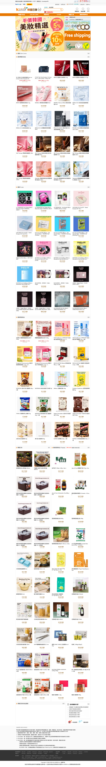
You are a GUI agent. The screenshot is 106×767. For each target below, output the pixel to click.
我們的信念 (34, 751)
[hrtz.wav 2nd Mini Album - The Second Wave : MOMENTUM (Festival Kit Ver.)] (43, 231)
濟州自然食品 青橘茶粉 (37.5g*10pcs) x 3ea (57, 594)
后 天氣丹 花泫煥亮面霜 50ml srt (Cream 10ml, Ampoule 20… (24, 78)
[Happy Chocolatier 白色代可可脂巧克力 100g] (62, 411)
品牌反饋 (80, 753)
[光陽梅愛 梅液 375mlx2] (80, 592)
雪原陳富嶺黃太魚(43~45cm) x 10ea (61, 543)
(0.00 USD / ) (73, 4)
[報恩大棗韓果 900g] (80, 693)
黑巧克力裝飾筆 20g (40, 438)
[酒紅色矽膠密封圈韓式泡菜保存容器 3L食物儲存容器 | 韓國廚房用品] (42, 491)
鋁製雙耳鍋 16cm (20, 594)
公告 (67, 17)
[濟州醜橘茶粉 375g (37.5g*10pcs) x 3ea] (80, 567)
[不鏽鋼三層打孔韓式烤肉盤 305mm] (42, 466)
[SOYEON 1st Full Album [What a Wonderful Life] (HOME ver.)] (25, 281)
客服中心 (88, 4)
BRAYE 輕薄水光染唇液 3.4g (61, 77)
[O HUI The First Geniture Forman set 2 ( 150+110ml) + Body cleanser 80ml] (43, 75)
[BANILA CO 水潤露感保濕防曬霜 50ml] (43, 126)
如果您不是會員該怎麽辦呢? (75, 709)
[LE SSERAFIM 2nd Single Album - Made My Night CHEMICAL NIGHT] (43, 205)
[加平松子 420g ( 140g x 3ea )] (61, 466)
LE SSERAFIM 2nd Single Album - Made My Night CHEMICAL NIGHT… (24, 209)
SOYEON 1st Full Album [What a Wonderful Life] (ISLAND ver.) (62, 258)
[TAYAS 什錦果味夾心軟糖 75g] (25, 411)
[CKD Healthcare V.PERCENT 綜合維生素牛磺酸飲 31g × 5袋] (81, 336)
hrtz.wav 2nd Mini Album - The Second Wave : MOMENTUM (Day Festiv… (62, 234)
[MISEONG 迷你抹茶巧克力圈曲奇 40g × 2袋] (43, 411)
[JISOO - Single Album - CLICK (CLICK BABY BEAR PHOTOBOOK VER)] (25, 306)
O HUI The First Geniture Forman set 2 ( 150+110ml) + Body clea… (43, 78)
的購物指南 (72, 764)
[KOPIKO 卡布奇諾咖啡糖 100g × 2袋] (81, 437)
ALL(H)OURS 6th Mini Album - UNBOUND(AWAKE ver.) (61, 309)
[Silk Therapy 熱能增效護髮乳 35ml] (25, 151)
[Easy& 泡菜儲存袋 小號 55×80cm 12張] (24, 667)
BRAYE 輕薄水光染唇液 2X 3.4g (80, 77)
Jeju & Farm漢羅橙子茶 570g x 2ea (80, 468)
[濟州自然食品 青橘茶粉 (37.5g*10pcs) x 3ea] (61, 592)
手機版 (45, 753)
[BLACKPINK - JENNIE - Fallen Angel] (43, 281)
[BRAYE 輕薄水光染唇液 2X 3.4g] (81, 75)
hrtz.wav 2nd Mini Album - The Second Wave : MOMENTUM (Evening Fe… (80, 234)
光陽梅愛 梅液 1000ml (57, 619)
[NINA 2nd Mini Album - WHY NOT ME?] (25, 256)
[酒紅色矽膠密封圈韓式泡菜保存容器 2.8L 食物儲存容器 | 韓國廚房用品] (24, 516)
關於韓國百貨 (17, 751)
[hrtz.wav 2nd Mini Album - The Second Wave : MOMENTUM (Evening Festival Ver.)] (81, 231)
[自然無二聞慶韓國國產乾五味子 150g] (25, 336)
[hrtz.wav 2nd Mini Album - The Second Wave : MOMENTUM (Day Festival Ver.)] (62, 231)
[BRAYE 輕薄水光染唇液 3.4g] (62, 75)
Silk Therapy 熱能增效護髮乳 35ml (24, 153)
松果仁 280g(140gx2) (77, 644)
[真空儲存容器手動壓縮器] (24, 617)
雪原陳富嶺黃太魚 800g (57, 518)
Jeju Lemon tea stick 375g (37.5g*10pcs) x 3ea (58, 569)
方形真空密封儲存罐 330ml (22, 644)
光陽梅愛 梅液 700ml (77, 619)
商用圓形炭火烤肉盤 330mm (23, 468)
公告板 (63, 753)
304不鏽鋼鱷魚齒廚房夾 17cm (41, 644)
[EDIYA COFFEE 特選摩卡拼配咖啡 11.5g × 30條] (81, 361)
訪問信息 (80, 751)
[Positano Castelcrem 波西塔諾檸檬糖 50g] (81, 386)
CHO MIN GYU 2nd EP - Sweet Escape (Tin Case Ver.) (24, 233)
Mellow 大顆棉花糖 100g (60, 388)
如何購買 (29, 751)
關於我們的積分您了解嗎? (74, 716)
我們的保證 (45, 751)
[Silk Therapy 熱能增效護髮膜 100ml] (25, 176)
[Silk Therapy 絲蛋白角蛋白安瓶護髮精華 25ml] (62, 151)
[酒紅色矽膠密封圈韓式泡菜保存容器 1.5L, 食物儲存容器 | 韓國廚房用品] (42, 541)
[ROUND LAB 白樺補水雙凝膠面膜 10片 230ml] (81, 126)
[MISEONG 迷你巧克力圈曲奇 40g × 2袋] (25, 386)
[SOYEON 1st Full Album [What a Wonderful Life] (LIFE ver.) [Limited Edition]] (43, 256)
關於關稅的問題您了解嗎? (74, 713)
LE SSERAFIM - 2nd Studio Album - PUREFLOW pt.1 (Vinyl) (62, 208)
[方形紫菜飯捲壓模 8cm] (24, 567)
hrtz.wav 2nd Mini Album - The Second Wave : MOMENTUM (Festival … (42, 234)
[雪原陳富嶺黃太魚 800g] (61, 516)
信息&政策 (58, 751)
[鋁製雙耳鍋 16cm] (24, 592)
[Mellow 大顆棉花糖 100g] (62, 386)
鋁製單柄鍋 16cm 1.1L (39, 569)
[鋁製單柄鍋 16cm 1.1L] (42, 567)
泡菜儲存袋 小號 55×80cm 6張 (41, 694)
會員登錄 (57, 4)
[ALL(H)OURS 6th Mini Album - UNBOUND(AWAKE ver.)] (62, 306)
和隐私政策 (77, 764)
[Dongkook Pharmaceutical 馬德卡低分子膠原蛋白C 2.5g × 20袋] (43, 361)
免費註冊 (63, 4)
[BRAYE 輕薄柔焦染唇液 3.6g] (25, 101)
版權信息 (40, 751)
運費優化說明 (72, 17)
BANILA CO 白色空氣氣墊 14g (23, 128)
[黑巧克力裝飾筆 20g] (43, 437)
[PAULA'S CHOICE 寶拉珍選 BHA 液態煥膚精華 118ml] (62, 126)
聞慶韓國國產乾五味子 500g (42, 337)
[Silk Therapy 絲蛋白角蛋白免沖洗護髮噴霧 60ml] (43, 151)
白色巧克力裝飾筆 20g (21, 438)
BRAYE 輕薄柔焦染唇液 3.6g (23, 102)
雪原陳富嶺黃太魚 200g (77, 518)
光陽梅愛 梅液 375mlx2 (77, 594)
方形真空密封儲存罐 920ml (40, 619)
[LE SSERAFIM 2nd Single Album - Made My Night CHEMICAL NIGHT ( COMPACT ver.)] (25, 205)
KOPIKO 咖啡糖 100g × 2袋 (60, 438)
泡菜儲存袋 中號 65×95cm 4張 (23, 694)
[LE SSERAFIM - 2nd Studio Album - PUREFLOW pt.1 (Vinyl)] (62, 205)
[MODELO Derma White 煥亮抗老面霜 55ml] (62, 101)
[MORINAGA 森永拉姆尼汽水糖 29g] (43, 386)
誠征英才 (51, 751)
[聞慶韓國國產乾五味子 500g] (43, 336)
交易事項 (86, 751)
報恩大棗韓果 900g (76, 694)
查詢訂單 (82, 4)
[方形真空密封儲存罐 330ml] (24, 642)
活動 (67, 19)
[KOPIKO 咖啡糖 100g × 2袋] (62, 437)
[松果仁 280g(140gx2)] (80, 642)
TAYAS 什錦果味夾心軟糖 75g (23, 413)
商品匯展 (51, 7)
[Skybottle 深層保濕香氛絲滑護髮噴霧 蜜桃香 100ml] (43, 176)
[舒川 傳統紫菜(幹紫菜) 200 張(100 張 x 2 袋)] (80, 667)
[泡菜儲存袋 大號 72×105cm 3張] (42, 667)
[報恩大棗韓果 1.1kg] (61, 693)
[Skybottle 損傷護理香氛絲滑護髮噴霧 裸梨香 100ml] (62, 176)
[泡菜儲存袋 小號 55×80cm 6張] (42, 693)
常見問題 (34, 753)
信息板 (57, 753)
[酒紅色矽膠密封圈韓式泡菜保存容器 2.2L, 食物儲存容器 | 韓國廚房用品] (42, 516)
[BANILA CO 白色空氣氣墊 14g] (25, 126)
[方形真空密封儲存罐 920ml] (42, 617)
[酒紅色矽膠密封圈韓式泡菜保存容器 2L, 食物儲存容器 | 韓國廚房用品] (24, 541)
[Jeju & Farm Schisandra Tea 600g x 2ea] (61, 491)
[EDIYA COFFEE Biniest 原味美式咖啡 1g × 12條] (62, 361)
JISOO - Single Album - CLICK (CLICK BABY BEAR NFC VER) (42, 309)
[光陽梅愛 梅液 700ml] (80, 617)
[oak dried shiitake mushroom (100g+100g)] (61, 667)
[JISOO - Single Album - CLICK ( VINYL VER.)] (81, 281)
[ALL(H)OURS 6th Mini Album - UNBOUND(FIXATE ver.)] (81, 306)
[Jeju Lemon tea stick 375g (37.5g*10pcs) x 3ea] (61, 567)
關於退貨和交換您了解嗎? (74, 714)
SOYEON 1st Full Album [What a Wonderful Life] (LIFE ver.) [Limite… (43, 259)
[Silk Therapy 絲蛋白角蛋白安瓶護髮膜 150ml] (81, 151)
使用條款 (64, 751)
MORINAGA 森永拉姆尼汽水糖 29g (43, 388)
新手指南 (23, 753)
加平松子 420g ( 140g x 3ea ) (59, 468)
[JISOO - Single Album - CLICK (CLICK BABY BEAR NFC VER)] (43, 306)
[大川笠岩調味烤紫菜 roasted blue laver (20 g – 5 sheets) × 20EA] (80, 541)
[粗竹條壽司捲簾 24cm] (42, 592)
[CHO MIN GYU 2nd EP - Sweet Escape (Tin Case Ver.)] (25, 231)
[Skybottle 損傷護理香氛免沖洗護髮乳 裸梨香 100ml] (81, 176)
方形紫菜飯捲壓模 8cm (21, 569)
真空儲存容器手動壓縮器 (22, 619)
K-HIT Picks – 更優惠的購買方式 (76, 19)
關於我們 (23, 751)
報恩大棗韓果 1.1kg (56, 694)
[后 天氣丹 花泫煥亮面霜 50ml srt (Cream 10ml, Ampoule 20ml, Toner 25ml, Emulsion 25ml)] (25, 75)
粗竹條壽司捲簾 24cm (39, 594)
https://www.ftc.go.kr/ (47, 747)
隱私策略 (69, 751)
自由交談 (75, 753)
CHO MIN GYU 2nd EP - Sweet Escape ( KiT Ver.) (80, 208)
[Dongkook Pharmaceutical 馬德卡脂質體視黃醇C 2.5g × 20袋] (25, 361)
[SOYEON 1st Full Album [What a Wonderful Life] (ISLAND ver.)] (62, 256)
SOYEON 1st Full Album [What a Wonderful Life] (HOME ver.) (24, 283)
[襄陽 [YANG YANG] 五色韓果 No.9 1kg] (61, 642)
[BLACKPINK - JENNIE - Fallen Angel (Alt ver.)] (62, 281)
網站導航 (40, 753)
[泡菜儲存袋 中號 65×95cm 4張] (24, 693)
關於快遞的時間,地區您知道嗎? (75, 711)
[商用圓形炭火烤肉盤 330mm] (24, 466)
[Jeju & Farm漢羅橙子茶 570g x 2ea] (80, 466)
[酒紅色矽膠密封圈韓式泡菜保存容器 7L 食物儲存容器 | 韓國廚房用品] (24, 491)
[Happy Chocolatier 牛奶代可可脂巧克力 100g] (81, 411)
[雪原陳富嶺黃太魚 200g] (80, 516)
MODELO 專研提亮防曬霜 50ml (42, 102)
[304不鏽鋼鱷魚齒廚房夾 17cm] (42, 642)
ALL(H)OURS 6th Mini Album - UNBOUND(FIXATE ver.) (80, 309)
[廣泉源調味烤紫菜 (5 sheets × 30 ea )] (80, 491)
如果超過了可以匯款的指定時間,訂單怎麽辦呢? (79, 707)
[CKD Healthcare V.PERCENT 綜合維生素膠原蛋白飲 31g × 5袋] (62, 336)
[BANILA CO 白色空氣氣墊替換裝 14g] (81, 101)
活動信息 (69, 753)
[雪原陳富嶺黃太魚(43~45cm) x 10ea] (61, 541)
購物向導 (29, 753)
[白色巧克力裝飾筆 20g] (25, 437)
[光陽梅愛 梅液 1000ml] (61, 617)
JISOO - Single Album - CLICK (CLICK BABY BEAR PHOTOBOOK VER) (24, 309)
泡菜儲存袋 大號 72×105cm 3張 (41, 669)
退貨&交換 (75, 751)
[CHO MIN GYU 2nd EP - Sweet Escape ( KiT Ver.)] (81, 205)
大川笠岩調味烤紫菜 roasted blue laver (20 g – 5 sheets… (80, 544)
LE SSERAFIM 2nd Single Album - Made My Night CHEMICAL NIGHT (43, 208)
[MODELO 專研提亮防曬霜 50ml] (43, 101)
